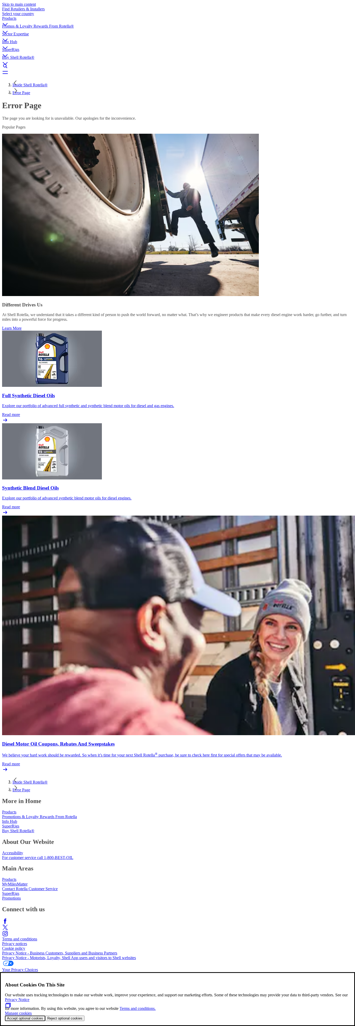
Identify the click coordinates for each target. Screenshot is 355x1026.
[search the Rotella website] (177, 66)
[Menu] (177, 72)
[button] (177, 20)
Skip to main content (19, 4)
